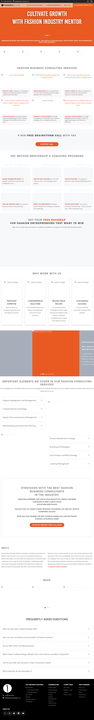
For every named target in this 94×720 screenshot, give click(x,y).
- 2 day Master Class (32, 690)
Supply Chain (52, 692)
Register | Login (68, 690)
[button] (88, 1)
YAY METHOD (52, 705)
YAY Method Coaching (35, 5)
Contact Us (82, 697)
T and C (66, 692)
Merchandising (52, 690)
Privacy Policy (68, 694)
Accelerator (29, 701)
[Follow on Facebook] (5, 713)
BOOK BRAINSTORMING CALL (83, 5)
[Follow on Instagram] (9, 713)
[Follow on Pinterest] (14, 713)
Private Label (52, 687)
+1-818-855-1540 (7, 1)
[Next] (89, 19)
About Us (67, 5)
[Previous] (4, 19)
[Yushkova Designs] (10, 5)
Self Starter (29, 694)
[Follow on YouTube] (23, 713)
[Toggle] (42, 400)
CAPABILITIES (53, 685)
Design (50, 694)
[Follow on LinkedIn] (19, 713)
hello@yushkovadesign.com (22, 1)
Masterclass (29, 687)
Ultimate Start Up (31, 699)
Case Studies (83, 690)
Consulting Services (53, 5)
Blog (80, 692)
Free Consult (82, 694)
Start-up (28, 697)
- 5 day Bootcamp (31, 692)
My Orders (67, 687)
